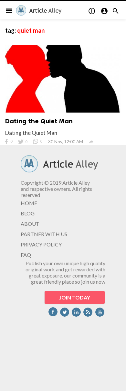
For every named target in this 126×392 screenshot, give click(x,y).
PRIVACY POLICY (41, 244)
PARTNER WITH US (44, 234)
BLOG (28, 213)
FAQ (26, 255)
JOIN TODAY (74, 297)
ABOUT (30, 224)
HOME (29, 203)
